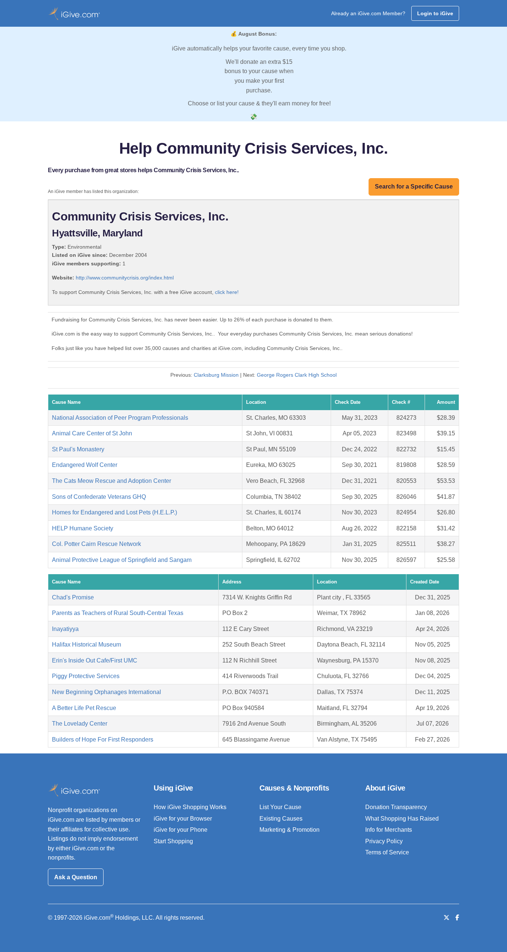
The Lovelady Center (79, 723)
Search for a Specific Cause (414, 186)
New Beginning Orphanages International (106, 692)
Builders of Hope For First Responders (102, 739)
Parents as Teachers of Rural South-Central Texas (117, 613)
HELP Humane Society (82, 528)
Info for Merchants (388, 830)
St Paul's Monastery (78, 449)
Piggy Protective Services (86, 676)
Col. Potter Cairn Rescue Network (96, 544)
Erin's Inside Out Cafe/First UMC (94, 660)
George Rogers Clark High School (297, 375)
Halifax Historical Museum (86, 644)
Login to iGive (435, 13)
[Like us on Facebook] (457, 918)
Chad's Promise (73, 597)
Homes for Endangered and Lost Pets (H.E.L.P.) (114, 512)
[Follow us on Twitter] (446, 918)
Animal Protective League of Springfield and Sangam (122, 560)
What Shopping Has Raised (402, 818)
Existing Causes (280, 818)
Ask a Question (75, 877)
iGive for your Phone (180, 830)
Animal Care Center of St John (92, 433)
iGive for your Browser (183, 818)
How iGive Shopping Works (190, 807)
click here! (227, 292)
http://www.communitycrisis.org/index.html (125, 278)
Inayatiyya (65, 629)
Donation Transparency (396, 807)
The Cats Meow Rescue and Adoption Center (111, 481)
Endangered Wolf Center (84, 465)
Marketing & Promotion (289, 830)
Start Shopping (173, 841)
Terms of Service (387, 852)
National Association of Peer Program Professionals (120, 418)
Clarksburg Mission (216, 375)
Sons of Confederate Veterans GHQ (99, 497)
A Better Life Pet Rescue (84, 708)
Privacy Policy (384, 841)
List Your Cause (280, 807)
